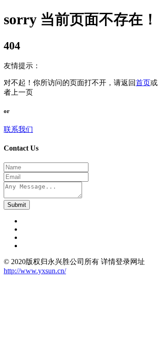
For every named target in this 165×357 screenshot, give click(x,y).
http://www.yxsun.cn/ (35, 271)
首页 (143, 83)
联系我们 (18, 129)
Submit (16, 204)
